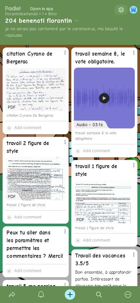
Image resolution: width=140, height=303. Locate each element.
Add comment (27, 127)
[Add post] (69, 294)
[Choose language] (121, 10)
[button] (104, 98)
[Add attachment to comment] (9, 127)
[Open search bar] (99, 294)
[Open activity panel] (40, 294)
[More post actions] (61, 55)
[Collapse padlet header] (76, 20)
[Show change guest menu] (133, 9)
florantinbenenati (21, 14)
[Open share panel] (11, 294)
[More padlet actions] (128, 294)
